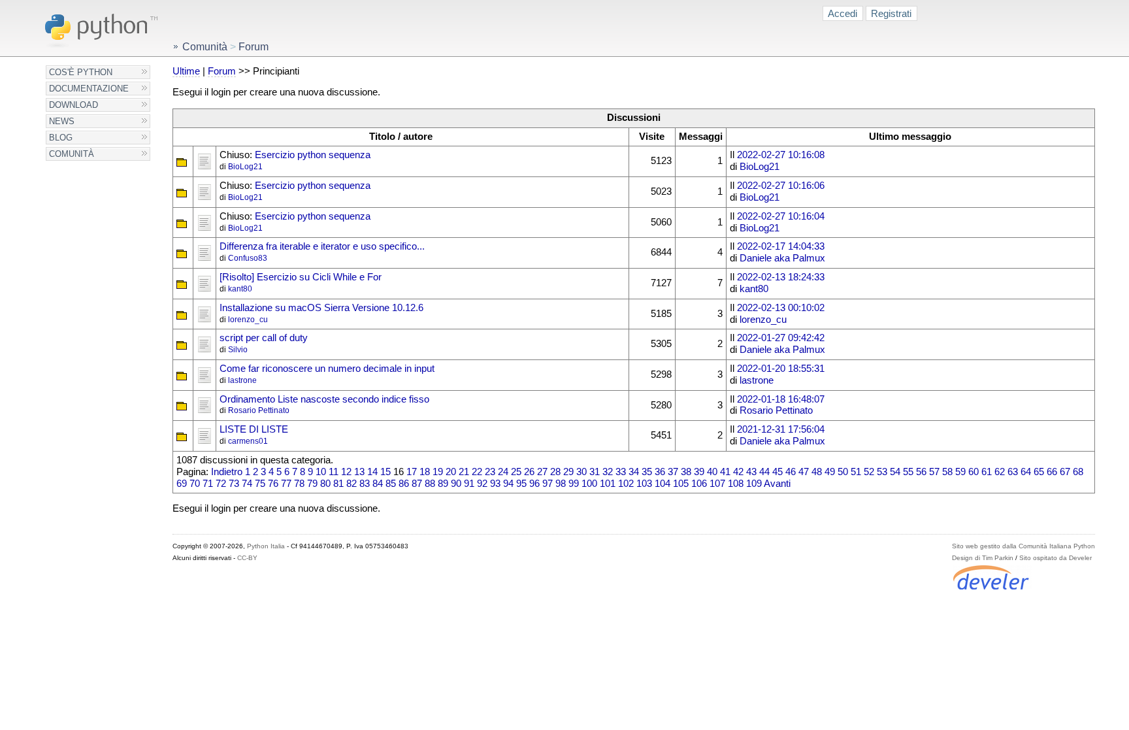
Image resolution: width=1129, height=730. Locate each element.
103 (644, 483)
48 (816, 472)
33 (620, 472)
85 (390, 483)
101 (607, 483)
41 (725, 472)
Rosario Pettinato (258, 410)
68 (1078, 472)
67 (1065, 472)
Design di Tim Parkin (982, 557)
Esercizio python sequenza (312, 155)
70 (194, 483)
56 (921, 472)
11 (333, 472)
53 (882, 472)
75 (260, 483)
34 (634, 472)
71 (208, 483)
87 (417, 483)
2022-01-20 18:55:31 (781, 368)
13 (359, 472)
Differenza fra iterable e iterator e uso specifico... (322, 246)
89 (443, 483)
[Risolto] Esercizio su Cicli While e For (301, 277)
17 (411, 472)
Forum (222, 71)
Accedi (842, 13)
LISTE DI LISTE (254, 429)
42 (738, 472)
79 (312, 483)
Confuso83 (247, 258)
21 (464, 472)
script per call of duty (264, 338)
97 (547, 483)
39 (699, 472)
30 (581, 472)
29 (568, 472)
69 (181, 483)
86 (404, 483)
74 (247, 483)
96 (534, 483)
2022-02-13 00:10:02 (781, 308)
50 (843, 472)
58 (947, 472)
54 (895, 472)
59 (960, 472)
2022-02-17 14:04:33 (781, 246)
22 (477, 472)
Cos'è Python (80, 72)
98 (560, 483)
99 (573, 483)
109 (754, 483)
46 (790, 472)
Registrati (891, 13)
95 (521, 483)
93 (495, 483)
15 (385, 472)
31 (594, 472)
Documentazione (89, 88)
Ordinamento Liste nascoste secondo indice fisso (324, 399)
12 (346, 472)
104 (662, 483)
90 (456, 483)
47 (803, 472)
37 (673, 472)
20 (451, 472)
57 (934, 472)
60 (973, 472)
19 (438, 472)
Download (73, 105)
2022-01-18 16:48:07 (781, 399)
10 (321, 472)
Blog (61, 137)
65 (1039, 472)
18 (424, 472)
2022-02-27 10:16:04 (781, 216)
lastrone (242, 380)
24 (503, 472)
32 (607, 472)
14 (372, 472)
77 (286, 483)
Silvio (238, 349)
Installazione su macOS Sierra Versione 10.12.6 (321, 308)
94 (508, 483)
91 (469, 483)
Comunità (71, 154)
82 (351, 483)
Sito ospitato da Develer (1055, 557)
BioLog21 (245, 166)
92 (482, 483)
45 (777, 472)
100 (589, 483)
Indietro (226, 472)
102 (626, 483)
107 (717, 483)
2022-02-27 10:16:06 (781, 185)
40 (712, 472)
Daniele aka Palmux (782, 258)
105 (681, 483)
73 (234, 483)
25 (516, 472)
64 (1026, 472)
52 (869, 472)
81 (338, 483)
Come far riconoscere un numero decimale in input (327, 368)
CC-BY (247, 557)
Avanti (777, 483)
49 (830, 472)
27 (542, 472)
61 (986, 472)
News (61, 121)
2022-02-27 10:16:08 (781, 155)
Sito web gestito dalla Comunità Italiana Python (1023, 546)
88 (430, 483)
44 (764, 472)
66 (1052, 472)
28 (555, 472)
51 (856, 472)
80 (325, 483)
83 (364, 483)
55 (908, 472)
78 (299, 483)
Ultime (186, 71)
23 (490, 472)
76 (273, 483)
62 (999, 472)
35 (647, 472)
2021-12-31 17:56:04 (781, 429)
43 (751, 472)
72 (221, 483)
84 (377, 483)
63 (1012, 472)
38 (686, 472)
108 (736, 483)
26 (529, 472)
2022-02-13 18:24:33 (781, 277)
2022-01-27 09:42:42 (781, 338)
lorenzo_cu (248, 319)
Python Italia (266, 546)
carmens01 (248, 441)
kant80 (240, 288)
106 (699, 483)
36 (660, 472)
